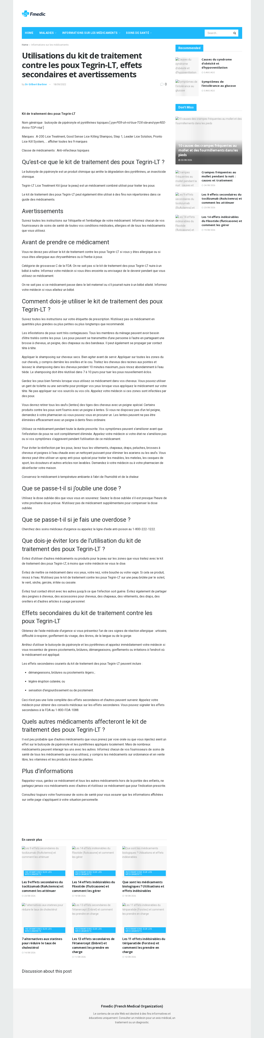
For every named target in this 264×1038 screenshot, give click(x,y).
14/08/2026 (29, 952)
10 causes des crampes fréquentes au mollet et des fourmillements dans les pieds (208, 150)
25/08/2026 (186, 160)
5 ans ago (209, 72)
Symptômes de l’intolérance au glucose (219, 84)
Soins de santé (137, 32)
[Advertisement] (171, 13)
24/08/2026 (209, 185)
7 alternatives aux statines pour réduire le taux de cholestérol (42, 943)
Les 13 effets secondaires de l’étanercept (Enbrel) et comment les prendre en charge (93, 945)
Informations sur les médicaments (90, 32)
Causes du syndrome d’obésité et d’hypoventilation (217, 63)
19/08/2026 (80, 896)
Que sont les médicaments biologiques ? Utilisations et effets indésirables (143, 886)
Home (29, 32)
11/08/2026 (80, 957)
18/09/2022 (59, 84)
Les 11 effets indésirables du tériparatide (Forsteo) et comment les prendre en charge (143, 945)
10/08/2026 (130, 957)
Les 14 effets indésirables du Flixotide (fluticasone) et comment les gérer (93, 886)
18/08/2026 (130, 896)
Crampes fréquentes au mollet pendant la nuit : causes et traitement (219, 176)
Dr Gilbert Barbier (36, 84)
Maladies (46, 32)
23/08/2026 (29, 896)
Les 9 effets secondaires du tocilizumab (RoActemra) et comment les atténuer (43, 886)
